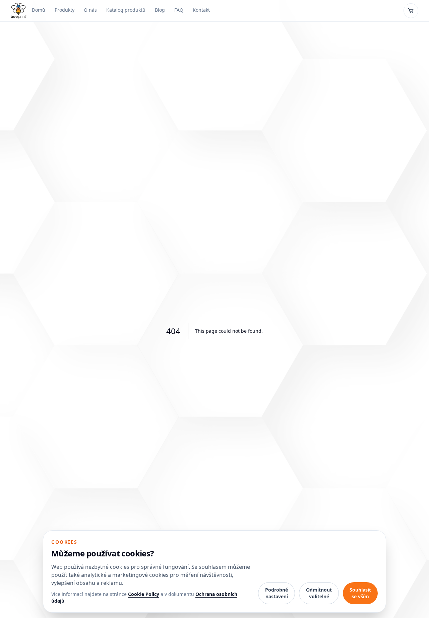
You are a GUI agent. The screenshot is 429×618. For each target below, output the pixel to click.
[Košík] (411, 10)
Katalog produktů (125, 10)
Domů (38, 10)
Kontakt (201, 10)
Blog (160, 10)
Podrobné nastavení (276, 593)
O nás (90, 10)
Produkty (64, 10)
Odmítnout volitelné (319, 593)
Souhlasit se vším (360, 593)
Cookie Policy (143, 594)
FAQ (178, 10)
